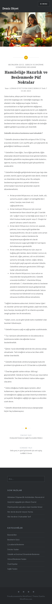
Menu (44, 4)
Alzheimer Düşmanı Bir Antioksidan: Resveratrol (25, 497)
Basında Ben (12, 535)
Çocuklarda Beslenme (15, 544)
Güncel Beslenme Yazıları (16, 559)
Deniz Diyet (10, 8)
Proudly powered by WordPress (19, 596)
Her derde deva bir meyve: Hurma (20, 512)
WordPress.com (26, 599)
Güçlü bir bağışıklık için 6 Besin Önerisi (21, 502)
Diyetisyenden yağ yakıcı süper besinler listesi (24, 507)
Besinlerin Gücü (16, 65)
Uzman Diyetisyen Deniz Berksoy (25, 88)
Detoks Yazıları (13, 549)
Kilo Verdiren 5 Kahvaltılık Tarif (19, 517)
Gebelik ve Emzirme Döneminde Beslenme (23, 554)
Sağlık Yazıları (12, 569)
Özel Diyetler (12, 564)
